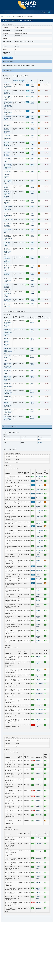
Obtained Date (15, 81)
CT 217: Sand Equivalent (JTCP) (7, 202)
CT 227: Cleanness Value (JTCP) (8, 215)
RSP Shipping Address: (9, 65)
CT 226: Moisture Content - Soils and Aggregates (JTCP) (8, 209)
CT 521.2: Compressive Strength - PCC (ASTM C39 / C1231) (7, 251)
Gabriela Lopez (38, 506)
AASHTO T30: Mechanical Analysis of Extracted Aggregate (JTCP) (7, 342)
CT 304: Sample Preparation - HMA (7, 231)
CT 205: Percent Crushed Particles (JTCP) (8, 182)
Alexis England (39, 493)
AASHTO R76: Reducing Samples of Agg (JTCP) (7, 358)
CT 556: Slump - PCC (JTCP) (7, 299)
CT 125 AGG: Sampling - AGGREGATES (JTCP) (7, 138)
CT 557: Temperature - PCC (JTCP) (7, 305)
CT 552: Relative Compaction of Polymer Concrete (8, 294)
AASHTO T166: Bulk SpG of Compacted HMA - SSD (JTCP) (8, 365)
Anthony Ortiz (39, 480)
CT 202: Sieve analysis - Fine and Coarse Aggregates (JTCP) (7, 174)
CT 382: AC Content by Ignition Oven (7, 92)
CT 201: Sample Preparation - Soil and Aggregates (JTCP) (8, 166)
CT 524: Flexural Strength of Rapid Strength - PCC (8, 112)
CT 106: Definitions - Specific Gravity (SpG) (7, 130)
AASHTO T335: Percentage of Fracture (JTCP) (7, 418)
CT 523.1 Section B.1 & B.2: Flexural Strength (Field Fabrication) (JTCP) (8, 105)
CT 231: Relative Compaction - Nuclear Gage (8, 225)
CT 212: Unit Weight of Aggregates (7, 187)
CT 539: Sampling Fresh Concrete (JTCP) (8, 280)
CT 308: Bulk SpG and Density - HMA (8, 98)
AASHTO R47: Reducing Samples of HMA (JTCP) (8, 351)
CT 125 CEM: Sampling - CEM (8, 149)
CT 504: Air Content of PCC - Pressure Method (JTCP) (8, 237)
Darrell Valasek (32, 85)
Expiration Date (21, 81)
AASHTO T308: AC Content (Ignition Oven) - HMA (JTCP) (7, 404)
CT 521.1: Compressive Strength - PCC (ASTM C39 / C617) (7, 260)
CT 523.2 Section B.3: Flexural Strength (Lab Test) (8, 268)
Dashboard (8, 16)
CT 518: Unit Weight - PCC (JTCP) (7, 244)
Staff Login (43, 12)
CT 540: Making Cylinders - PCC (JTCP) (7, 118)
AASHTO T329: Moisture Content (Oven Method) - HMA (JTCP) (8, 412)
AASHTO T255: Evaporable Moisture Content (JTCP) (8, 386)
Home (5, 12)
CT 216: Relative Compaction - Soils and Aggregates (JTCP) (8, 195)
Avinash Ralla (39, 683)
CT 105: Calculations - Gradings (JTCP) (8, 124)
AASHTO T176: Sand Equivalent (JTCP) (7, 372)
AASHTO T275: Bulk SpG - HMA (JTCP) (8, 398)
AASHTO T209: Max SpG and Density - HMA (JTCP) (7, 378)
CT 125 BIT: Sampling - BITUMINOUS (7, 144)
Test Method (7, 82)
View (40, 439)
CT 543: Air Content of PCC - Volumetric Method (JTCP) (8, 287)
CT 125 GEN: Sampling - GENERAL (7, 154)
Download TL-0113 (7, 58)
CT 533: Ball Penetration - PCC (7, 274)
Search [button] (11, 12)
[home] (49, 12)
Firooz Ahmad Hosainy (39, 477)
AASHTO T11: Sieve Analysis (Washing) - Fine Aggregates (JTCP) (7, 324)
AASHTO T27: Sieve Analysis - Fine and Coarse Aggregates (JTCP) (8, 332)
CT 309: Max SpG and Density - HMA (8, 86)
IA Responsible (34, 81)
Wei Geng (38, 760)
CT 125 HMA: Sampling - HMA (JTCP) (8, 160)
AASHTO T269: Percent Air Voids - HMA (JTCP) (8, 392)
